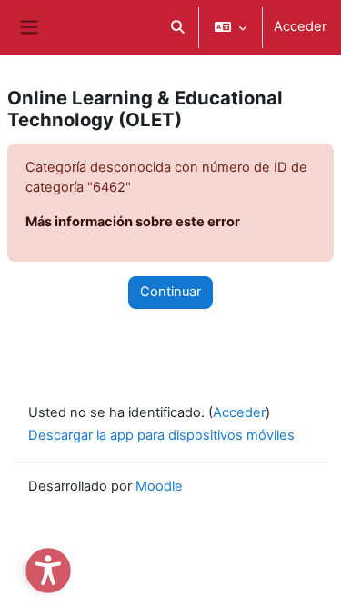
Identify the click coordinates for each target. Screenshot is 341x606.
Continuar (170, 291)
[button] (177, 27)
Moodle (159, 486)
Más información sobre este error (132, 222)
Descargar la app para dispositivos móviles (161, 435)
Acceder (300, 26)
